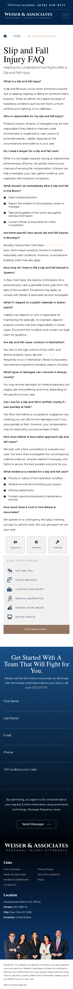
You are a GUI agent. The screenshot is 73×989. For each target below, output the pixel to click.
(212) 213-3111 (52, 5)
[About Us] (15, 542)
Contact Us (10, 884)
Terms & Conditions (49, 874)
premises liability (54, 245)
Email (8, 735)
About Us (15, 547)
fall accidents (50, 354)
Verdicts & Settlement (16, 879)
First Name (11, 701)
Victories (57, 547)
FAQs (41, 879)
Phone (9, 752)
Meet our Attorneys (15, 874)
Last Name (11, 718)
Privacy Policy (45, 869)
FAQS (17, 36)
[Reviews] (36, 542)
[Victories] (57, 542)
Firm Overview (12, 869)
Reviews (36, 547)
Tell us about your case (20, 769)
